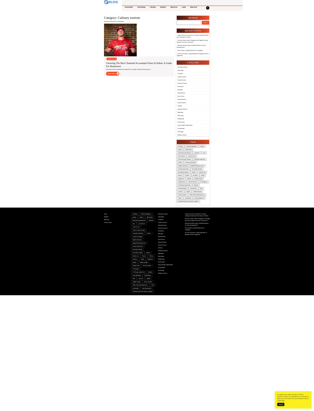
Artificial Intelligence (191, 146)
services (180, 191)
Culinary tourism (111, 59)
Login (184, 7)
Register (163, 7)
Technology (141, 7)
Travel (180, 198)
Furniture (195, 175)
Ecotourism (181, 86)
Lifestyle (153, 7)
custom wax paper (190, 162)
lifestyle (196, 185)
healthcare (181, 178)
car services (181, 156)
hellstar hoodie (198, 178)
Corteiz (180, 162)
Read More (113, 74)
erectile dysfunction (183, 169)
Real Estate (193, 188)
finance (180, 175)
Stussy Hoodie (182, 194)
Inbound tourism (182, 99)
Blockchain (188, 149)
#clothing (180, 146)
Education (180, 89)
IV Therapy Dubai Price (184, 185)
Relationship (181, 118)
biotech (180, 149)
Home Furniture (193, 182)
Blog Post (173, 7)
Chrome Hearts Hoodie (184, 159)
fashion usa (202, 172)
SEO (201, 188)
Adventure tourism (182, 67)
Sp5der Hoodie (197, 191)
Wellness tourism (182, 135)
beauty (202, 146)
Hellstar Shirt (181, 182)
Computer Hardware (199, 159)
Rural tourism (181, 122)
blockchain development (184, 153)
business (197, 153)
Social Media (181, 128)
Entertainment (181, 93)
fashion (194, 172)
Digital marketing (182, 165)
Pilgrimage (180, 112)
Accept (281, 404)
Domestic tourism (182, 83)
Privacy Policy (108, 222)
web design (188, 198)
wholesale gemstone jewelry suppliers (188, 201)
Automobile (129, 7)
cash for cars (191, 156)
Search (193, 18)
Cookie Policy (281, 400)
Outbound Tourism (182, 109)
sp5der (188, 191)
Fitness (187, 175)
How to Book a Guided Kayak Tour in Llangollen (190, 50)
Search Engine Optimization (185, 125)
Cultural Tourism (182, 80)
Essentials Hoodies (183, 172)
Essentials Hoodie (197, 169)
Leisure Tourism (182, 102)
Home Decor (181, 96)
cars (204, 153)
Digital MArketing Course (197, 165)
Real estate (181, 115)
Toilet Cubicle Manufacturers (197, 194)
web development (199, 198)
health (202, 175)
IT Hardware (203, 182)
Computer (180, 73)
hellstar (189, 178)
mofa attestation (182, 188)
